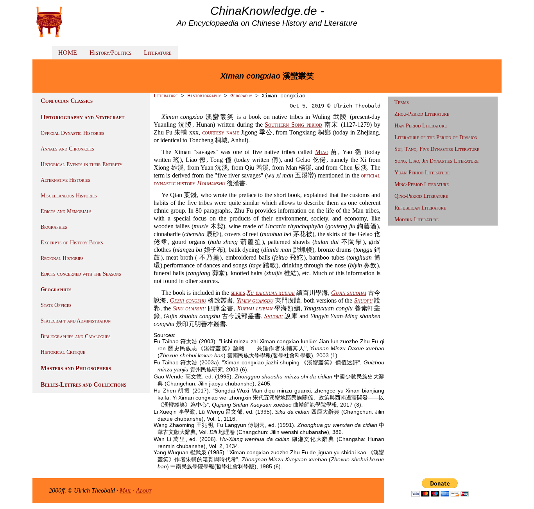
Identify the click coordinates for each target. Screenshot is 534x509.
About (143, 490)
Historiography (204, 96)
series (238, 292)
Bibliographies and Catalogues (76, 336)
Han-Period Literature (420, 126)
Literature (158, 52)
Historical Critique (63, 352)
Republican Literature (420, 208)
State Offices (56, 305)
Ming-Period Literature (421, 184)
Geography (241, 96)
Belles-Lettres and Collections (83, 384)
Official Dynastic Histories (72, 133)
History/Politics (110, 52)
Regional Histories (62, 258)
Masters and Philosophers (76, 368)
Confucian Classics (67, 100)
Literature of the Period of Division (435, 137)
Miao (321, 152)
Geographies (56, 289)
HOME (67, 52)
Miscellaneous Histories (69, 196)
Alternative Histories (65, 180)
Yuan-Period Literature (422, 173)
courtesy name (220, 132)
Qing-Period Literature (421, 196)
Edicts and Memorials (66, 211)
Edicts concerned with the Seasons (81, 274)
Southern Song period (293, 124)
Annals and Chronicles (67, 149)
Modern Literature (416, 219)
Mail (125, 490)
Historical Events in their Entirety (81, 164)
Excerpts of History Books (72, 243)
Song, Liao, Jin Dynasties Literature (436, 161)
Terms (401, 102)
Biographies (54, 227)
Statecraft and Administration (76, 321)
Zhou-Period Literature (421, 114)
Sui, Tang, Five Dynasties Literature (436, 149)
